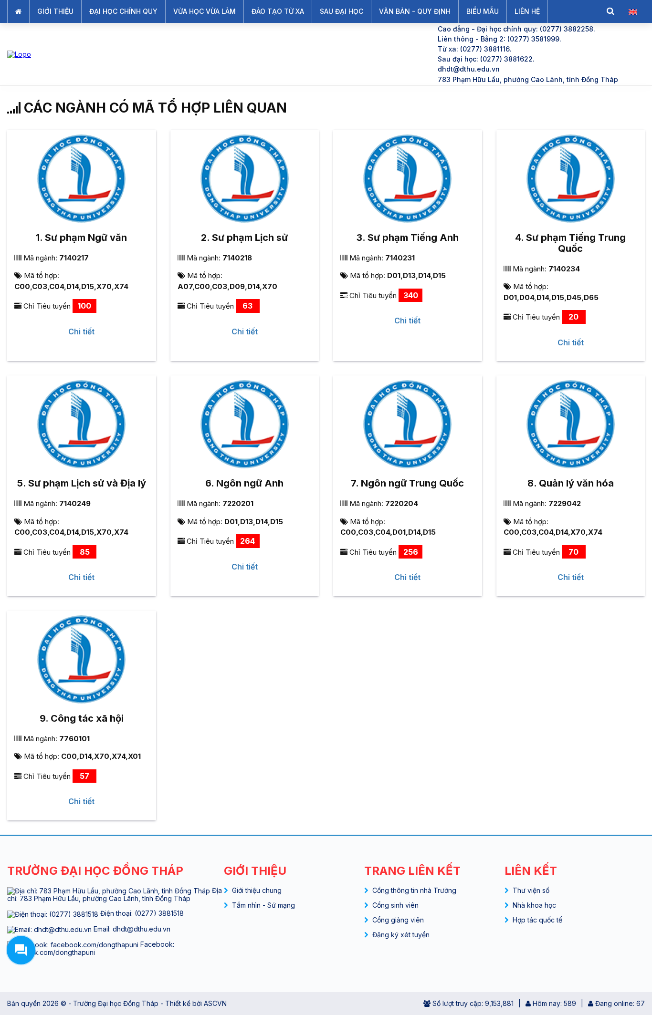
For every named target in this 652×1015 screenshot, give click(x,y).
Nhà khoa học (534, 905)
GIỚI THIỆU (55, 11)
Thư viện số (531, 890)
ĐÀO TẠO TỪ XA (278, 11)
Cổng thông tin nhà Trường (414, 890)
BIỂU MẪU (482, 11)
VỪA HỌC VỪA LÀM (204, 11)
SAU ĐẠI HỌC (341, 11)
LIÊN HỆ (527, 11)
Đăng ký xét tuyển (401, 935)
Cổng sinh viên (395, 905)
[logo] (214, 54)
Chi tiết (81, 331)
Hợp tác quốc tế (537, 920)
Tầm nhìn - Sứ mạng (263, 905)
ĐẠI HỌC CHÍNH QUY (123, 11)
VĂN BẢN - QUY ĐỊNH (415, 11)
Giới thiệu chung (257, 890)
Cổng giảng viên (398, 920)
